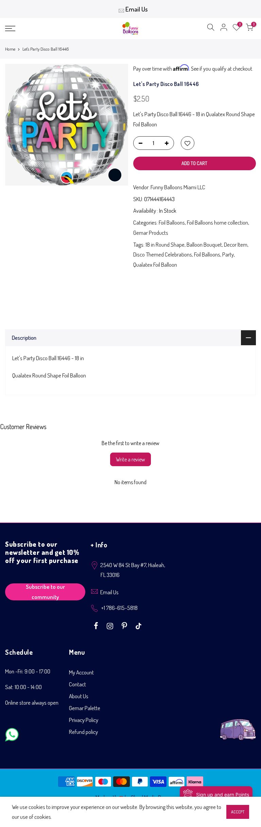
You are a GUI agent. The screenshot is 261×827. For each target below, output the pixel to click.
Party (228, 254)
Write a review (130, 459)
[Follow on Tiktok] (138, 625)
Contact (77, 684)
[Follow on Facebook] (97, 625)
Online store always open (31, 702)
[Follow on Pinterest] (125, 625)
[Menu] (45, 28)
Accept (237, 811)
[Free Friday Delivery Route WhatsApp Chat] (238, 724)
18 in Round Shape (165, 244)
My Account (81, 672)
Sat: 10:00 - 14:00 (23, 686)
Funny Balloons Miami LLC (178, 187)
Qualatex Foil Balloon (155, 264)
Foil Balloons (172, 222)
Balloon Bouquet (204, 244)
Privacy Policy (83, 719)
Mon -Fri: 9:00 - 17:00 (27, 671)
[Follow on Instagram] (111, 625)
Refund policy (83, 731)
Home (10, 49)
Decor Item (235, 244)
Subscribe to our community (45, 591)
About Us (78, 696)
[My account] (223, 28)
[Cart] (249, 28)
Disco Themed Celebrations (162, 254)
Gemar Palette (84, 707)
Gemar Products (150, 232)
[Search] (210, 28)
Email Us (136, 9)
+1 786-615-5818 (119, 607)
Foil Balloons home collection (217, 222)
